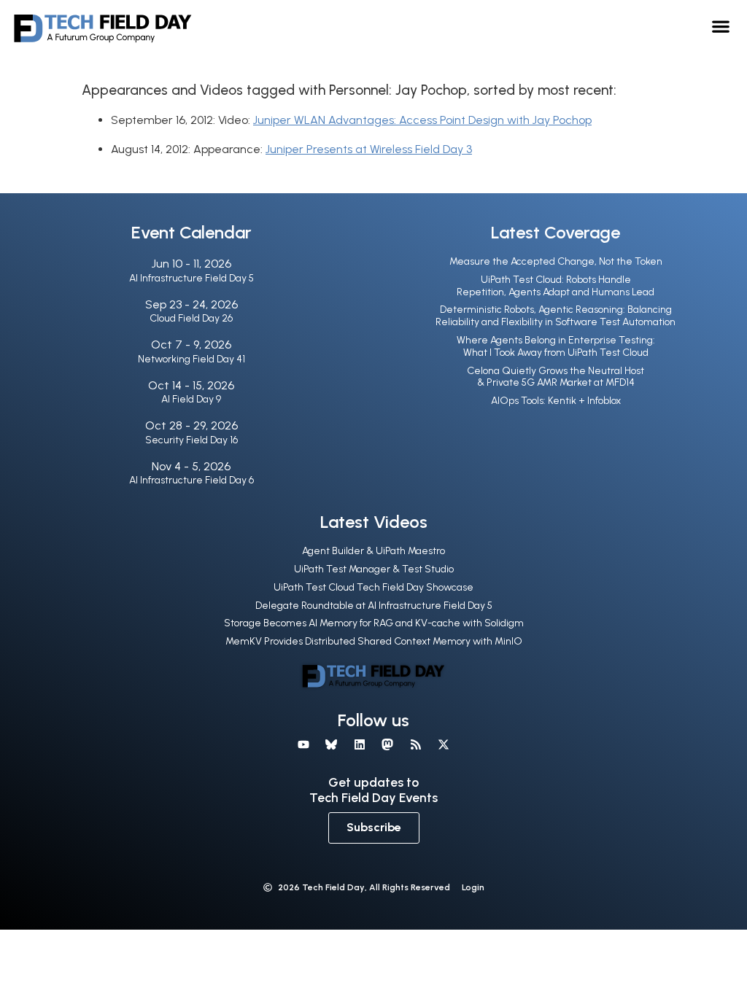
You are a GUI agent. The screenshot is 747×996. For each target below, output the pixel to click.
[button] (721, 26)
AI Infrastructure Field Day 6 (191, 480)
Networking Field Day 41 (191, 359)
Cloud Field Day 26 (191, 318)
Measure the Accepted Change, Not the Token (555, 261)
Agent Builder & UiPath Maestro (373, 551)
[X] (444, 744)
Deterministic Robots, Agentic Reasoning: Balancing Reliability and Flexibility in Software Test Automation (556, 315)
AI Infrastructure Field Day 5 (191, 278)
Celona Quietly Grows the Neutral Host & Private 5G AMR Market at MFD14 (555, 377)
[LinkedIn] (360, 744)
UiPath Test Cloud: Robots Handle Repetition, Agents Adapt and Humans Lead (555, 285)
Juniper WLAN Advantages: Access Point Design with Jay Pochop (422, 120)
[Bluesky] (331, 744)
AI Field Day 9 (191, 399)
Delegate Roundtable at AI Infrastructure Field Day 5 (373, 605)
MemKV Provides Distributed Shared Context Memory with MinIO (373, 641)
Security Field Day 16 (191, 440)
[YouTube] (303, 744)
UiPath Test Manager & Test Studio (374, 569)
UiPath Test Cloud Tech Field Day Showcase (373, 587)
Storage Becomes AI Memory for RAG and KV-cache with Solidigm (374, 623)
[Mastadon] (387, 744)
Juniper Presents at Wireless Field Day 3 (369, 149)
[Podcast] (415, 744)
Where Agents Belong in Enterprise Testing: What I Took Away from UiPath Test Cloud (556, 346)
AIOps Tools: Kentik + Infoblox (556, 400)
